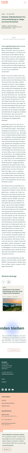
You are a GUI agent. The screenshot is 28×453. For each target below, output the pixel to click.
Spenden (4, 400)
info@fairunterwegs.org (8, 373)
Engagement (4, 25)
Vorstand (4, 381)
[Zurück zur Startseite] (5, 2)
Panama (13, 27)
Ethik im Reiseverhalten (12, 25)
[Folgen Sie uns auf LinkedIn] (3, 390)
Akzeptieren (7, 449)
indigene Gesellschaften (17, 26)
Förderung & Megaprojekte (7, 26)
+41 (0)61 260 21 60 (7, 372)
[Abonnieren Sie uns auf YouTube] (13, 390)
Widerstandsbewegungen (6, 27)
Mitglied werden (6, 405)
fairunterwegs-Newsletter (8, 403)
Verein (3, 379)
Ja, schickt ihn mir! (14, 350)
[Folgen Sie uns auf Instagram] (6, 390)
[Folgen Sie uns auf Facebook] (9, 390)
